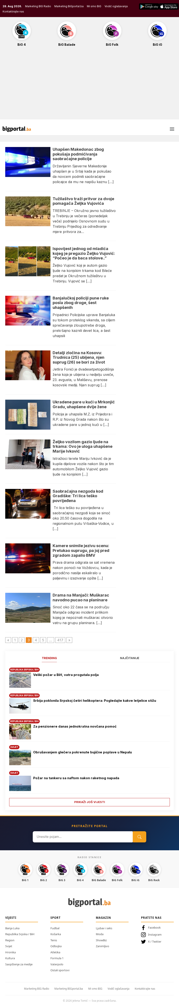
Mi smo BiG (94, 6)
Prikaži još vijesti (89, 802)
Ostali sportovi (59, 970)
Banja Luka (12, 928)
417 (60, 640)
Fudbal (54, 928)
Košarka (55, 934)
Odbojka (56, 946)
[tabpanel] (89, 735)
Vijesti (10, 918)
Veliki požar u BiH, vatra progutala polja (66, 675)
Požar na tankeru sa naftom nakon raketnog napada (76, 778)
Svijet (8, 946)
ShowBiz (101, 940)
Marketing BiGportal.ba (69, 6)
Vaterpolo (56, 964)
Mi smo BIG (95, 988)
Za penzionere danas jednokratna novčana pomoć (75, 726)
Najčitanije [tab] (129, 658)
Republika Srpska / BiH (19, 934)
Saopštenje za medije (19, 964)
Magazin (103, 918)
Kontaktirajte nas (13, 11)
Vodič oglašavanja (116, 6)
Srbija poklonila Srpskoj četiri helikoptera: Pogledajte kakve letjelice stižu (94, 700)
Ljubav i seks (104, 928)
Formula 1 (57, 958)
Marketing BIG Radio (38, 6)
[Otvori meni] (172, 129)
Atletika (55, 952)
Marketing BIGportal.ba (68, 988)
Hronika (10, 952)
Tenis (53, 940)
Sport (55, 918)
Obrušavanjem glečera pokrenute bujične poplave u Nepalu (82, 752)
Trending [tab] (49, 658)
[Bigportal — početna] (17, 129)
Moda (99, 934)
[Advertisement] (89, 85)
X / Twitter (154, 941)
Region (9, 940)
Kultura (10, 958)
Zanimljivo (102, 946)
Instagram (155, 934)
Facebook (154, 927)
